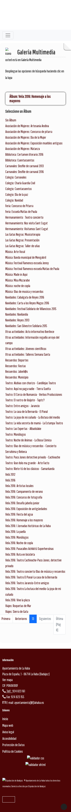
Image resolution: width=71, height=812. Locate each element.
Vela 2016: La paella (15, 531)
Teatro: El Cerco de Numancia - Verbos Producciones (33, 394)
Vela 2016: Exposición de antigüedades (26, 509)
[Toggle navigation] (7, 35)
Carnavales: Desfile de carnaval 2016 (24, 172)
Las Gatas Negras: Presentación (22, 240)
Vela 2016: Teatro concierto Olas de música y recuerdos (35, 571)
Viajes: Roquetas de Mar (18, 606)
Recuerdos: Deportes (16, 360)
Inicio (5, 719)
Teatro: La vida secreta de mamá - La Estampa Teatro (34, 423)
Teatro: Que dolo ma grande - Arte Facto (27, 463)
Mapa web (7, 725)
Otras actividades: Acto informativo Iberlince (29, 332)
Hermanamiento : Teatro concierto (24, 217)
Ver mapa (7, 680)
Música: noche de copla (17, 286)
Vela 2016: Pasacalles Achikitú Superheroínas (29, 549)
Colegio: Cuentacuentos (18, 189)
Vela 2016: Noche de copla (19, 543)
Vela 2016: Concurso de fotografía (23, 497)
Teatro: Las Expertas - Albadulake (23, 429)
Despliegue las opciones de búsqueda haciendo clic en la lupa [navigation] (34, 74)
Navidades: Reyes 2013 (17, 320)
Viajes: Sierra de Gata (16, 611)
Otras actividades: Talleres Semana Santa (27, 354)
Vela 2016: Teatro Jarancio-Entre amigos (27, 583)
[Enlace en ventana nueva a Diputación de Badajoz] (13, 780)
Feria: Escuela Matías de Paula (21, 211)
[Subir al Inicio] (64, 807)
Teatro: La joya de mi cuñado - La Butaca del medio (32, 417)
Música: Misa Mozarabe (17, 280)
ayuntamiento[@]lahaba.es (29, 703)
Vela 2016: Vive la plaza (17, 600)
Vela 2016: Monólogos (17, 537)
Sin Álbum (10, 120)
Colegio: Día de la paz (16, 194)
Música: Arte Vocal (15, 252)
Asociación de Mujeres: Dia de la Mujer (25, 137)
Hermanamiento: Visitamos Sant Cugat (26, 229)
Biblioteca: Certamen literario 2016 (24, 154)
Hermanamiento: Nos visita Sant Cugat (26, 223)
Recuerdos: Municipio (16, 377)
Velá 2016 (10, 480)
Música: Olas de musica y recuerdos (24, 291)
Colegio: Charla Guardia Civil (20, 183)
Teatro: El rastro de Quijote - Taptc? (25, 400)
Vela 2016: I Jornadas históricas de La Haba (28, 526)
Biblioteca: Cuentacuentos (19, 160)
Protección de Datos (13, 745)
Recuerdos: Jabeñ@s (16, 371)
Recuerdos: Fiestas (15, 366)
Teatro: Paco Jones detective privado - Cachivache (32, 457)
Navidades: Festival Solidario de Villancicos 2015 (30, 309)
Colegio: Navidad (14, 200)
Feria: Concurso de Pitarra (19, 206)
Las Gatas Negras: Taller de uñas (22, 246)
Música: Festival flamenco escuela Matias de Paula (32, 269)
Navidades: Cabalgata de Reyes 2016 (24, 297)
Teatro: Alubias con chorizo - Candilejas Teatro (30, 383)
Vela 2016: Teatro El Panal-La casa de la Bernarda (31, 577)
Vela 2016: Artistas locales (19, 486)
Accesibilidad (9, 738)
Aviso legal (8, 732)
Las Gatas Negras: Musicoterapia (22, 234)
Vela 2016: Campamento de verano (24, 491)
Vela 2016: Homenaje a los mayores (24, 520)
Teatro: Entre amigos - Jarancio (22, 406)
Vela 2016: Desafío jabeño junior (22, 503)
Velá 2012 (10, 474)
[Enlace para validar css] (35, 758)
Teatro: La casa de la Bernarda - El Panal (26, 411)
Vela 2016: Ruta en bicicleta (20, 554)
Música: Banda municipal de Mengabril (25, 257)
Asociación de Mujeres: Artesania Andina (27, 126)
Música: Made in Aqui (16, 274)
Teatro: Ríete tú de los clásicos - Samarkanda (29, 469)
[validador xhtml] (35, 765)
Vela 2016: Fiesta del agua (19, 514)
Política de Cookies (12, 751)
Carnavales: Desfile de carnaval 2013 (24, 166)
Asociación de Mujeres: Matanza (22, 149)
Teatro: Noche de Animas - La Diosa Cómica (28, 440)
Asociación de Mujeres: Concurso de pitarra (28, 132)
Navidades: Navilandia (16, 314)
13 (33, 619)
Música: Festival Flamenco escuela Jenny (27, 263)
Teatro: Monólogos (15, 434)
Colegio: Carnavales (15, 177)
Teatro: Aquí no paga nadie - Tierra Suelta (28, 389)
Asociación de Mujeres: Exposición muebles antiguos (34, 143)
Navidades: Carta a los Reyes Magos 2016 (27, 303)
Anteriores (21, 619)
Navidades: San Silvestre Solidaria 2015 (26, 326)
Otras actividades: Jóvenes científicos (25, 349)
